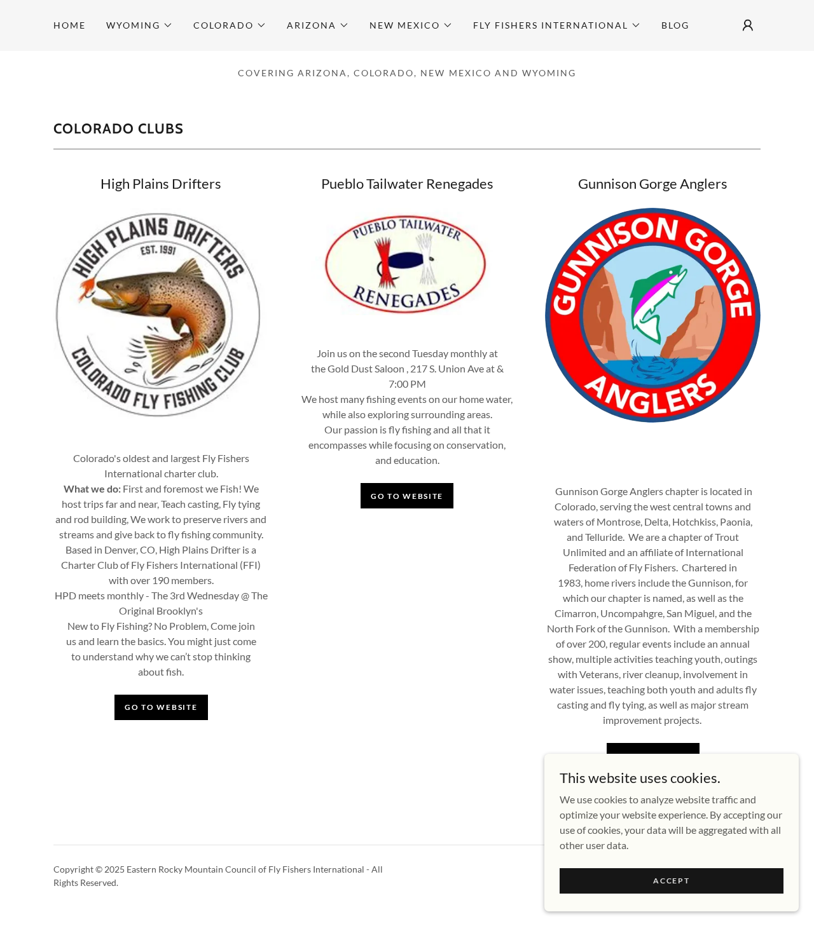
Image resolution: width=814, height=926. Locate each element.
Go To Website (161, 707)
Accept (671, 880)
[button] (139, 25)
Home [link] (69, 25)
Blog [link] (675, 25)
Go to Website (407, 496)
